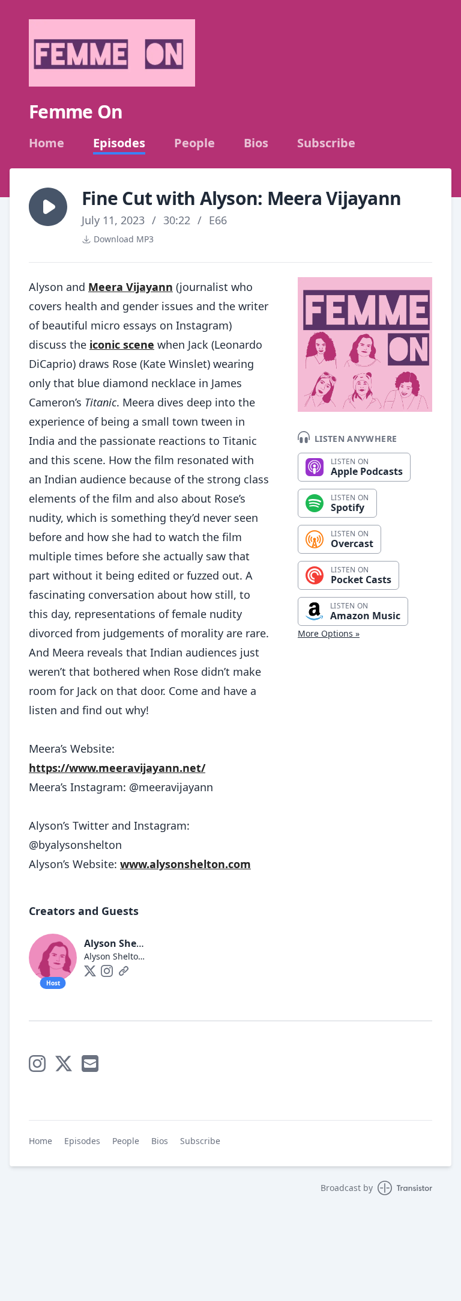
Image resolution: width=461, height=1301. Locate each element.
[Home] (112, 53)
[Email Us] (90, 1063)
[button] (48, 207)
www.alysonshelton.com (185, 864)
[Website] (124, 971)
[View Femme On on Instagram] (37, 1063)
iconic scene (121, 344)
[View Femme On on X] (63, 1063)
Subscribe (326, 143)
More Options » (329, 633)
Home (46, 143)
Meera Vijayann (130, 287)
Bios (256, 143)
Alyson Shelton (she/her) (143, 943)
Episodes (119, 143)
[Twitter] (90, 971)
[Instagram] (107, 971)
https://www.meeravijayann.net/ (117, 768)
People (194, 143)
